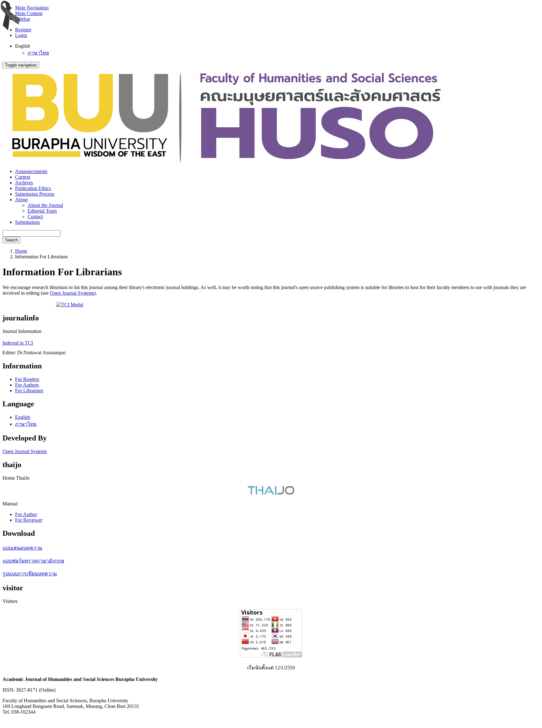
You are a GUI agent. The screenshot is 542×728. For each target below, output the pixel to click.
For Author (26, 514)
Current (22, 177)
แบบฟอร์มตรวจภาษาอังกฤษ (33, 560)
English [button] (22, 46)
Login (21, 35)
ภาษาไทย (38, 52)
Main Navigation (32, 7)
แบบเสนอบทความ (22, 548)
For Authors (27, 385)
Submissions (27, 222)
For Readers (27, 379)
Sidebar (22, 19)
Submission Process (34, 194)
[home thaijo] (271, 493)
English (22, 417)
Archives (24, 182)
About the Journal (45, 205)
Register (23, 29)
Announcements (31, 171)
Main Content (28, 13)
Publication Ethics (33, 188)
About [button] (21, 199)
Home (21, 251)
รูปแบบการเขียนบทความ (30, 573)
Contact (35, 216)
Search (11, 240)
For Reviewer (28, 520)
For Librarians (29, 390)
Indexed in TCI (18, 343)
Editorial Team (42, 211)
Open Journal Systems (72, 293)
